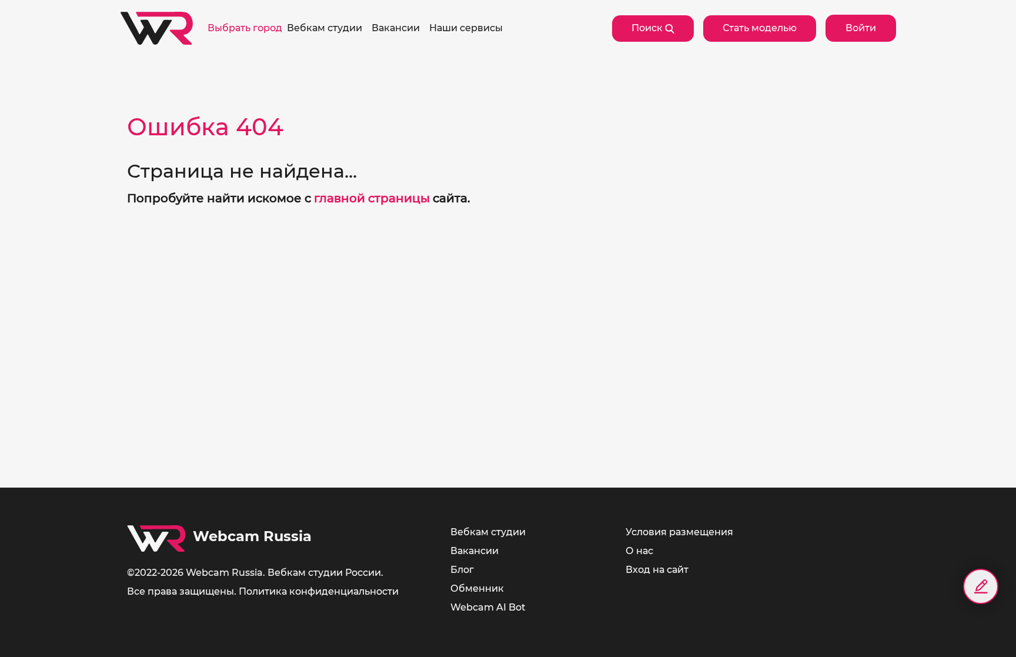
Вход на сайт (657, 569)
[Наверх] (980, 627)
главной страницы (372, 198)
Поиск (648, 28)
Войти (860, 28)
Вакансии (474, 550)
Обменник (477, 588)
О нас (639, 550)
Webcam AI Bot (488, 607)
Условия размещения (679, 532)
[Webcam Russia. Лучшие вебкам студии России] (156, 28)
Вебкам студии (488, 532)
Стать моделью (760, 28)
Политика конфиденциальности (319, 591)
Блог (462, 569)
